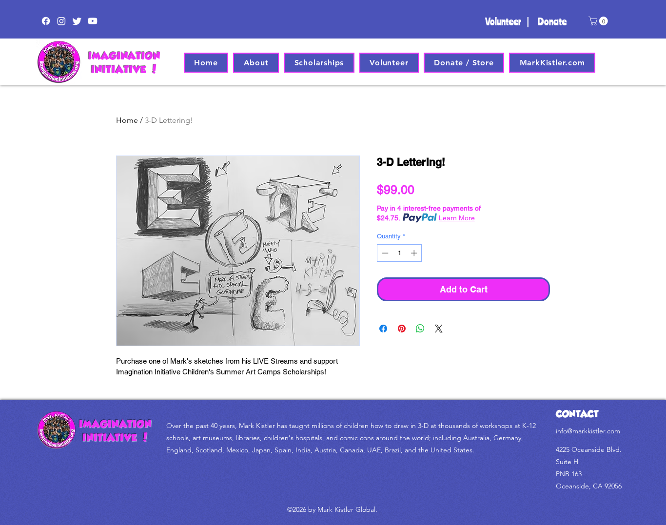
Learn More (457, 218)
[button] (599, 21)
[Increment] (415, 253)
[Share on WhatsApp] (420, 328)
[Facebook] (45, 21)
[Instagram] (61, 21)
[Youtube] (92, 21)
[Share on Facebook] (383, 328)
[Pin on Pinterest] (402, 328)
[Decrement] (384, 253)
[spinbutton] (399, 253)
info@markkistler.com (588, 431)
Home (127, 120)
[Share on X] (439, 328)
